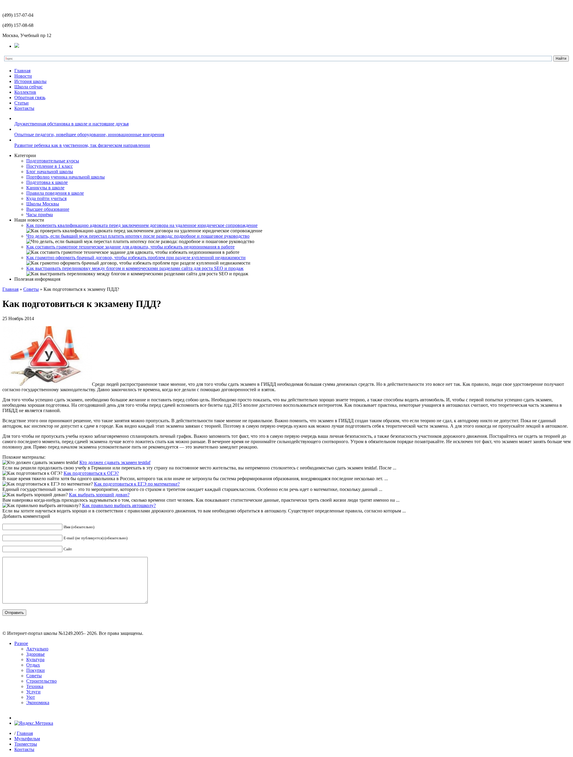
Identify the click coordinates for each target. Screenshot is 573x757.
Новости (23, 76)
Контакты (24, 108)
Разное (21, 643)
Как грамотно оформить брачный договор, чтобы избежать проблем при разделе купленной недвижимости (136, 257)
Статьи (21, 102)
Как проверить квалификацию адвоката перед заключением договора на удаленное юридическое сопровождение (142, 225)
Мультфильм (27, 738)
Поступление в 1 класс (49, 166)
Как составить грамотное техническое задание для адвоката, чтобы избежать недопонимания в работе (130, 246)
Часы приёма (39, 214)
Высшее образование (47, 209)
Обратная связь (29, 97)
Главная (22, 70)
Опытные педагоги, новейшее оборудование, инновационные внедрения (89, 134)
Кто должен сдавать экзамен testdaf (114, 462)
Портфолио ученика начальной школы (65, 176)
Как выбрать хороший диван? (99, 494)
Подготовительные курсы (52, 160)
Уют (30, 697)
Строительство (41, 681)
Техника (34, 686)
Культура (35, 659)
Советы (31, 289)
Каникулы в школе (45, 187)
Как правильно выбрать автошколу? (119, 505)
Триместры (25, 744)
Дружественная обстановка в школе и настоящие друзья (71, 123)
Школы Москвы (42, 203)
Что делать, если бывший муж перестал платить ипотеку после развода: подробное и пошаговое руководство (137, 236)
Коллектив (25, 92)
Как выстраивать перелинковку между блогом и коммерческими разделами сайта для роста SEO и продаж (135, 268)
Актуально (37, 648)
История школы (30, 81)
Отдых (33, 664)
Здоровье (35, 654)
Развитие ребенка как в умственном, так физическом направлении (82, 145)
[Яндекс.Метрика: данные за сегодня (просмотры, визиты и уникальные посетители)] (33, 723)
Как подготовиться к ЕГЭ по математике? (137, 483)
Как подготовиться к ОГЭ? (91, 473)
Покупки (35, 670)
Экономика (37, 702)
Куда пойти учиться (46, 198)
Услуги (33, 691)
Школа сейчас (28, 86)
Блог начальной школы (49, 171)
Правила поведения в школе (55, 193)
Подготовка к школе (47, 182)
